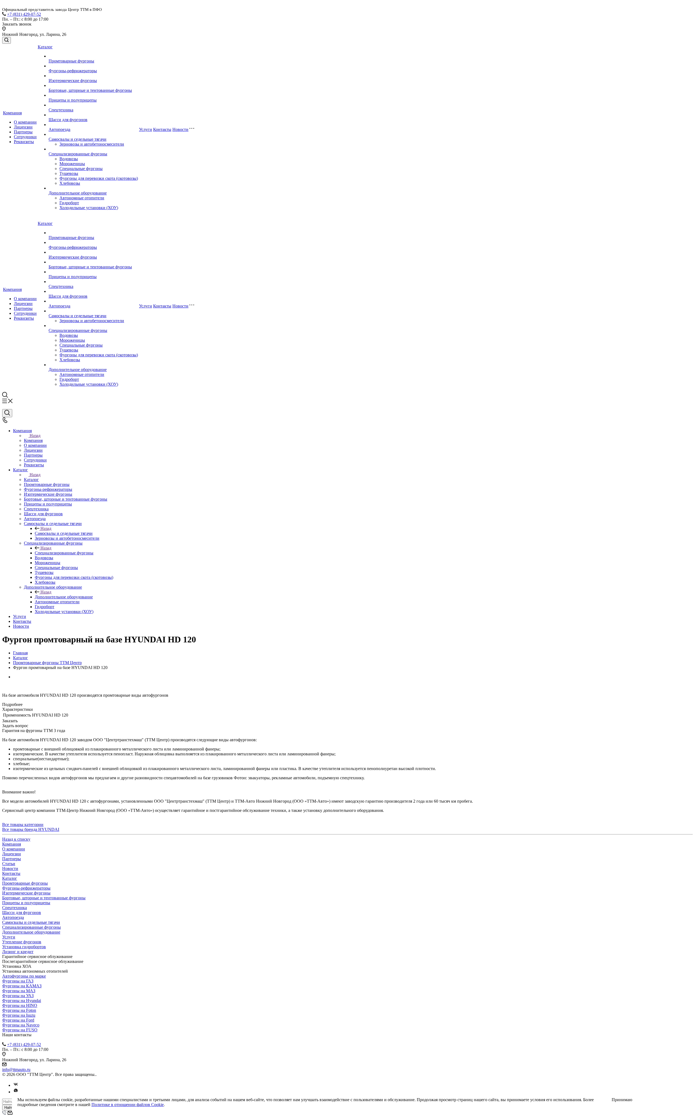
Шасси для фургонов (68, 119)
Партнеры (23, 132)
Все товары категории (22, 824)
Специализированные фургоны (78, 154)
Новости (180, 129)
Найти (9, 1108)
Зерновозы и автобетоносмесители (91, 144)
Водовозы (68, 158)
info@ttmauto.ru (16, 1069)
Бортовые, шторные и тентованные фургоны (90, 90)
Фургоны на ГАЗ (17, 981)
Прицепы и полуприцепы (73, 100)
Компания (12, 113)
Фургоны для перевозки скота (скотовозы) (98, 178)
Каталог (45, 47)
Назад (35, 435)
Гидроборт (69, 202)
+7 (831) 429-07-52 (24, 14)
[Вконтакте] (15, 1085)
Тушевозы (68, 173)
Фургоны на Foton (19, 1010)
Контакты (162, 129)
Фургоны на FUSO (19, 1030)
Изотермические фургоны (73, 80)
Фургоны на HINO (19, 1005)
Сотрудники (25, 136)
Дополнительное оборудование (78, 193)
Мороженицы (72, 163)
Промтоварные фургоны (71, 61)
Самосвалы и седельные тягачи (77, 139)
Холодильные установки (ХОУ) (88, 207)
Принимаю (622, 1099)
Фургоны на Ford (18, 1020)
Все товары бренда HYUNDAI (30, 829)
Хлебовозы (69, 183)
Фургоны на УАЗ (18, 995)
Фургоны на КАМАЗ (22, 986)
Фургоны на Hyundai (21, 1000)
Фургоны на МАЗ (18, 990)
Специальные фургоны (81, 168)
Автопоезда (59, 129)
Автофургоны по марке (24, 976)
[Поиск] (6, 40)
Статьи (8, 863)
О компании (25, 122)
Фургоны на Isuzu (18, 1015)
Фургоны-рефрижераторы (73, 70)
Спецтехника (61, 110)
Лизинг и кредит (17, 951)
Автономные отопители (81, 198)
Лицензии (23, 127)
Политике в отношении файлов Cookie (127, 1104)
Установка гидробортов (24, 946)
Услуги (145, 129)
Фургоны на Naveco (20, 1025)
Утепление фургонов (21, 942)
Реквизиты (24, 141)
